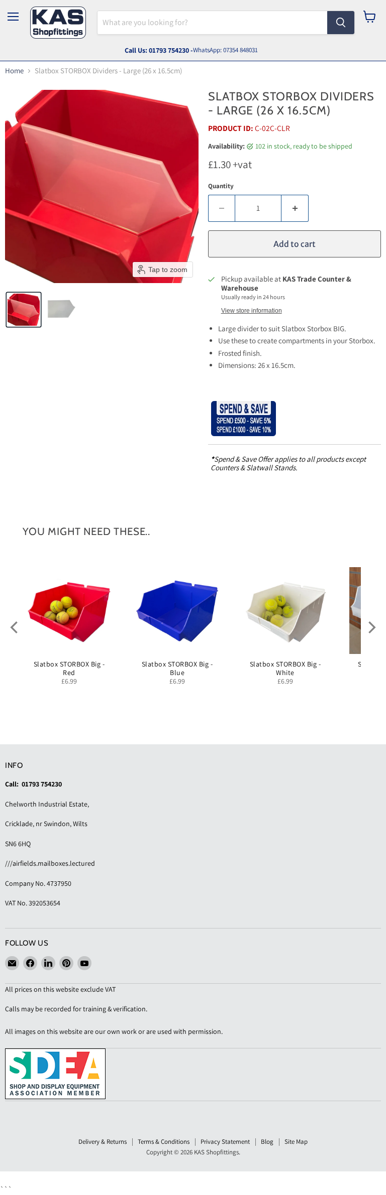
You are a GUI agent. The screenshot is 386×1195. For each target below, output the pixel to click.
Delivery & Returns (102, 1141)
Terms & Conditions (163, 1141)
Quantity (221, 186)
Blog (267, 1141)
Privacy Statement (225, 1141)
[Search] (340, 22)
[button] (24, 310)
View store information (251, 310)
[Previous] (15, 627)
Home (14, 70)
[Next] (371, 627)
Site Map (296, 1141)
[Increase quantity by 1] (295, 208)
